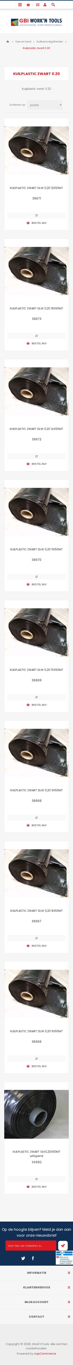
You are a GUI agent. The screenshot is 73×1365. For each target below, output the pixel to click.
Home (8, 41)
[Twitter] (23, 1258)
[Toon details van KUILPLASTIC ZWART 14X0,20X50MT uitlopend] (36, 1114)
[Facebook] (33, 1258)
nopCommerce (45, 1354)
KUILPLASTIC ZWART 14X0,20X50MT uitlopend (36, 1154)
